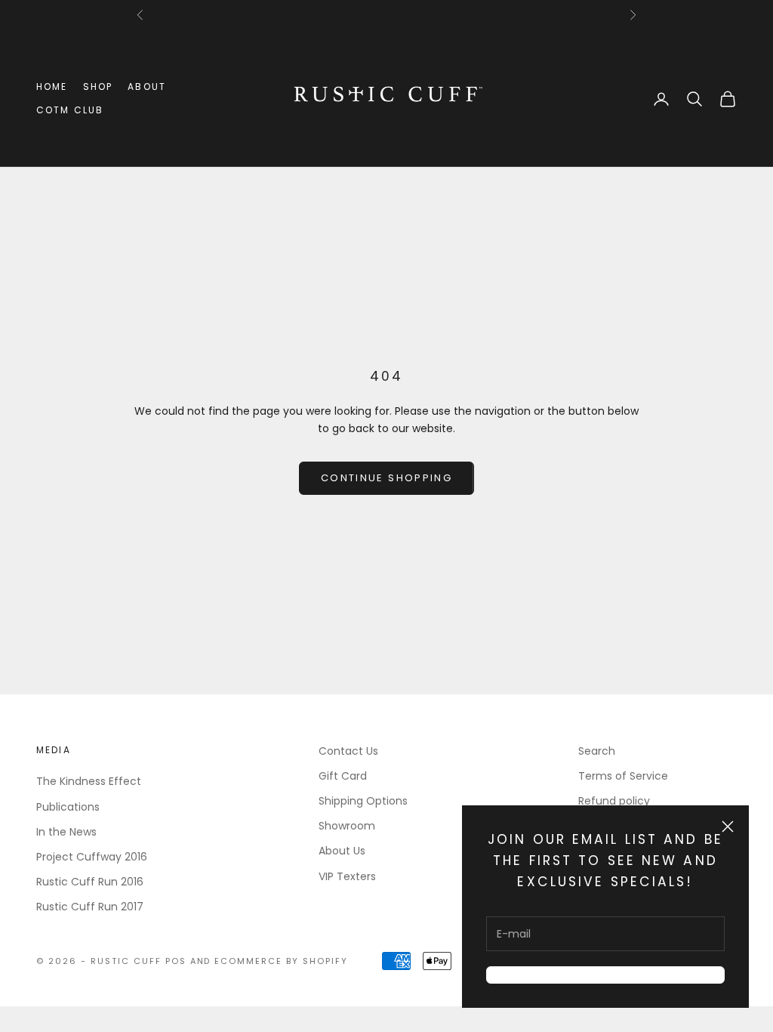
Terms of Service (623, 775)
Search (596, 751)
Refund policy (614, 800)
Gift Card (343, 775)
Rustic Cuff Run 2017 (89, 906)
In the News (66, 831)
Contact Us (348, 751)
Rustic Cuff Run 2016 (89, 881)
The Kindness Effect (88, 781)
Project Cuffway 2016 (91, 856)
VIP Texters (347, 876)
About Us (342, 850)
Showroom (347, 825)
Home (52, 86)
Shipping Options (363, 800)
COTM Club (69, 110)
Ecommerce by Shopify (281, 961)
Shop (98, 86)
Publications (68, 806)
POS (175, 961)
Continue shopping (386, 478)
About (147, 86)
